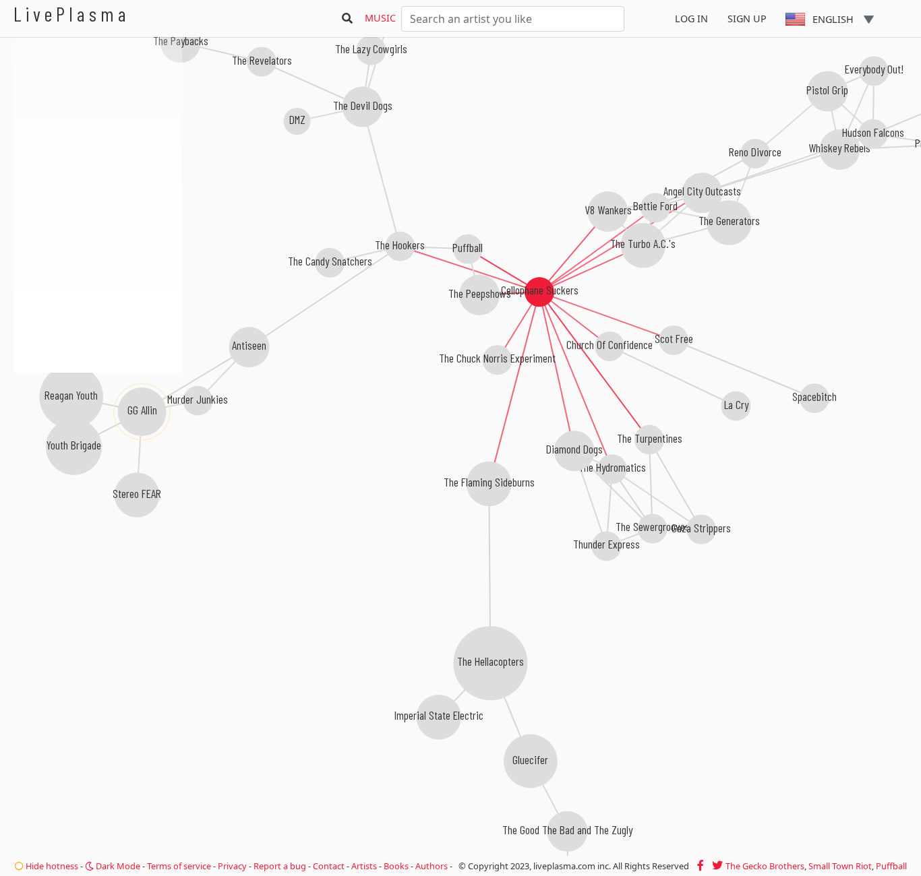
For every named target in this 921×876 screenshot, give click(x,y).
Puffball (891, 866)
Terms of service (179, 866)
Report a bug (280, 866)
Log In (691, 18)
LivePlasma (71, 14)
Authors (431, 866)
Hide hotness (51, 866)
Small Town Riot (840, 866)
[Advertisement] (97, 445)
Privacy (232, 866)
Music (380, 17)
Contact (329, 866)
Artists (364, 866)
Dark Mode (117, 866)
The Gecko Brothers (764, 866)
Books (396, 866)
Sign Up (747, 18)
